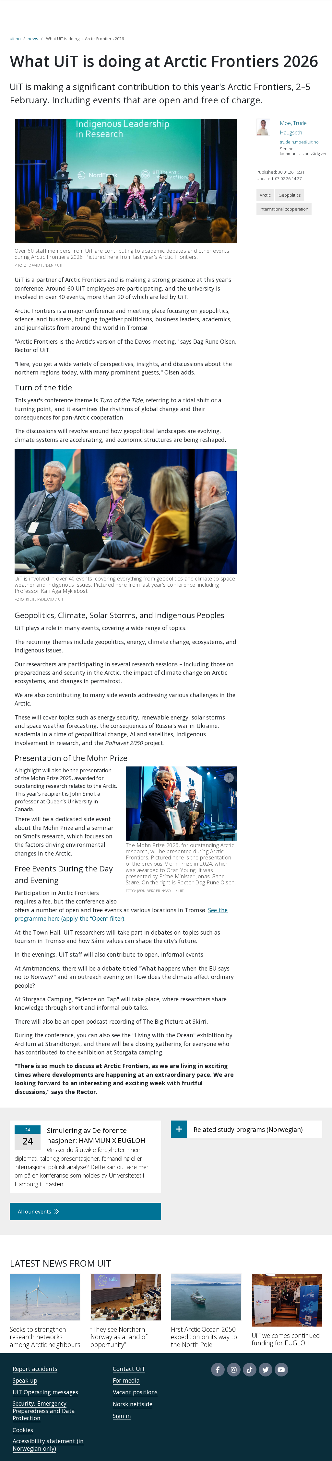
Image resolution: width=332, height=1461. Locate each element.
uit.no (15, 38)
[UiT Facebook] (218, 1369)
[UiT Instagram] (234, 1369)
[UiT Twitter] (265, 1369)
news (33, 38)
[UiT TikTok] (249, 1369)
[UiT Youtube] (281, 1369)
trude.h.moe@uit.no (299, 142)
